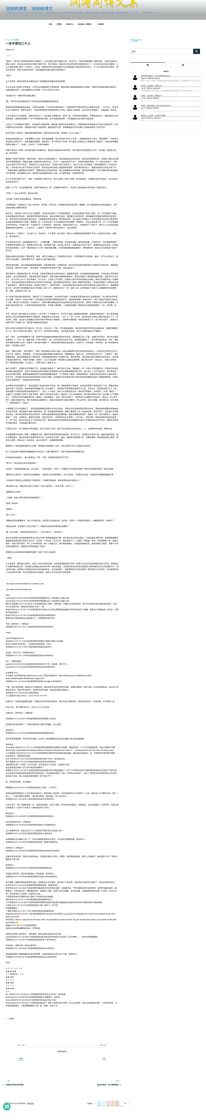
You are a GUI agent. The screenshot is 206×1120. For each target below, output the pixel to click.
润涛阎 (17, 40)
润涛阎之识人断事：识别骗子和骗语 (153, 115)
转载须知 (30, 1103)
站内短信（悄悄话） (85, 24)
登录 (50, 24)
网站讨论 (70, 24)
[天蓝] (99, 1103)
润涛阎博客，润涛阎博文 (29, 8)
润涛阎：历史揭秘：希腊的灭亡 (151, 85)
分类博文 (101, 24)
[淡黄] (113, 1103)
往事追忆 (11, 1019)
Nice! (142, 120)
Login (104, 1045)
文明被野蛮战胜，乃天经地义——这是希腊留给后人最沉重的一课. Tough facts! (166, 90)
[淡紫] (108, 1103)
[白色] (122, 1103)
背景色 (59, 24)
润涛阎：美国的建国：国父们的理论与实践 (155, 105)
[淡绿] (104, 1103)
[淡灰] (117, 1103)
